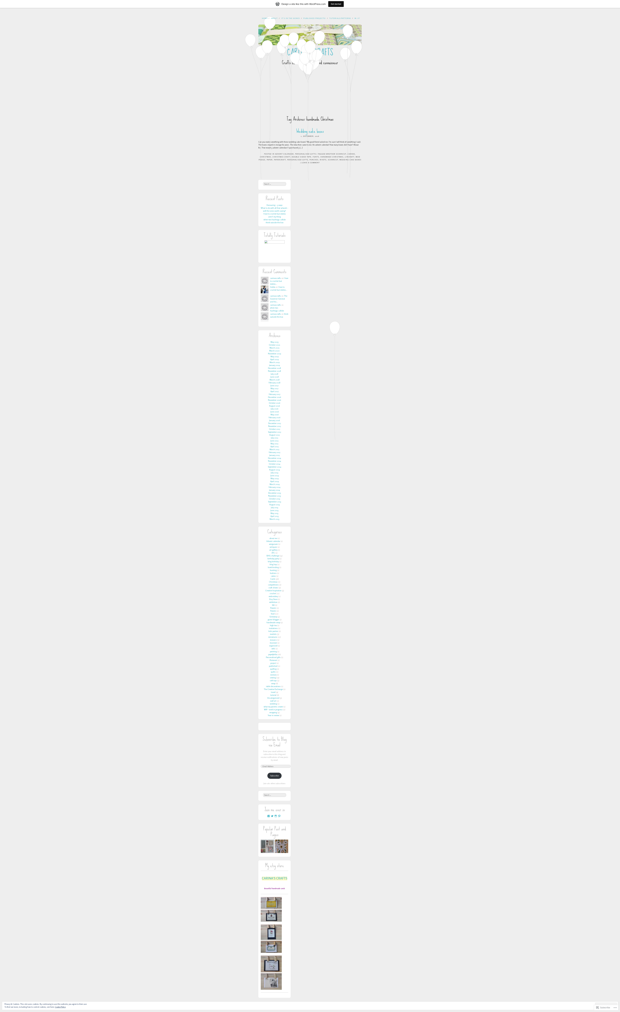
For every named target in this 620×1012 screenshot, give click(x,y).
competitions (273, 584)
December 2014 (274, 458)
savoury (273, 674)
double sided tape (301, 157)
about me (273, 538)
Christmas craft (281, 157)
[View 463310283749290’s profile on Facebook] (268, 816)
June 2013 (274, 510)
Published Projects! (314, 18)
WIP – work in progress (273, 709)
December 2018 (274, 368)
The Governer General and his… (278, 299)
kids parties (273, 631)
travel (273, 692)
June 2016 (274, 411)
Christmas (265, 157)
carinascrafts (275, 278)
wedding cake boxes (350, 160)
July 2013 (274, 507)
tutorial (273, 695)
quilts (273, 672)
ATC (273, 553)
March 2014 (274, 484)
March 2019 (274, 362)
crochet (273, 593)
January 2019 (274, 365)
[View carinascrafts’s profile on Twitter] (272, 816)
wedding (273, 704)
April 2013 (274, 516)
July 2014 (274, 472)
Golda (272, 287)
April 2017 (274, 391)
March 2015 (274, 449)
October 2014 (274, 464)
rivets (323, 160)
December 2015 (274, 423)
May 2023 (275, 342)
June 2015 (274, 440)
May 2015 (274, 443)
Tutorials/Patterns (340, 18)
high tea (273, 625)
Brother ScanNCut (336, 154)
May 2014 (275, 478)
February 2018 (274, 382)
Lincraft (349, 157)
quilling (273, 669)
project (273, 663)
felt (273, 605)
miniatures (272, 637)
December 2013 (274, 493)
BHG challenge (273, 555)
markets (273, 634)
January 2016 (274, 420)
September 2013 (274, 501)
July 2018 (274, 374)
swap (273, 683)
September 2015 (274, 432)
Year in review (273, 715)
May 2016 (275, 414)
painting (273, 651)
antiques (273, 547)
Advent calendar (284, 154)
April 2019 (274, 359)
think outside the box (274, 222)
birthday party (273, 558)
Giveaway (273, 616)
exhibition (273, 602)
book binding (273, 567)
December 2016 (274, 397)
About (274, 18)
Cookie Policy (60, 1007)
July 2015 (274, 438)
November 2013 (274, 496)
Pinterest (273, 660)
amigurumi (273, 544)
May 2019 (275, 356)
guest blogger (273, 619)
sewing (273, 677)
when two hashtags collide (275, 219)
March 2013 (274, 519)
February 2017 (274, 394)
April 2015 (274, 446)
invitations (273, 628)
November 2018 (274, 371)
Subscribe (274, 775)
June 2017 (274, 385)
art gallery (273, 550)
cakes (273, 576)
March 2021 (274, 348)
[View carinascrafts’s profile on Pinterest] (279, 816)
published (273, 666)
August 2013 (274, 504)
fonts (316, 157)
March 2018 (274, 380)
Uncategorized (273, 698)
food (272, 614)
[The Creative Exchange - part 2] (267, 847)
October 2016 (274, 403)
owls (273, 648)
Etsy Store (273, 599)
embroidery (273, 596)
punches (314, 160)
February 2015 (274, 452)
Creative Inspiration (273, 590)
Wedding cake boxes (310, 131)
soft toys (273, 680)
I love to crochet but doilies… (279, 281)
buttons (273, 573)
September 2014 (274, 467)
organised (273, 645)
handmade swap (273, 622)
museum (273, 643)
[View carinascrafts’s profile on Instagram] (275, 816)
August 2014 (274, 470)
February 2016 (274, 417)
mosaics (273, 640)
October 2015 (274, 429)
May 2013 (274, 513)
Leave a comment (311, 163)
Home (265, 18)
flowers (273, 608)
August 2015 (274, 435)
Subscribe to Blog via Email (275, 741)
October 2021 (274, 345)
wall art (273, 701)
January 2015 (274, 455)
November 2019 (274, 353)
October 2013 (274, 499)
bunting (273, 570)
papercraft (280, 160)
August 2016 (274, 406)
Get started (336, 4)
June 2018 (274, 377)
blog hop (273, 564)
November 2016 (274, 400)
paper (270, 160)
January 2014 (274, 490)
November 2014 (274, 461)
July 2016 (274, 409)
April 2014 (274, 481)
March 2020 (274, 350)
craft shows (273, 587)
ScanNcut (333, 160)
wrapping (273, 712)
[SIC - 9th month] (281, 847)
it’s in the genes (290, 18)
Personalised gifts (305, 154)
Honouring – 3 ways (275, 205)
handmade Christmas (331, 157)
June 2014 (274, 475)
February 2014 (274, 487)
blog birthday (273, 561)
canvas (351, 154)
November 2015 (274, 426)
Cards (272, 579)
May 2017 (274, 388)
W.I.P (357, 18)
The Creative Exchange (273, 689)
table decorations (273, 686)
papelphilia (272, 654)
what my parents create (273, 706)
